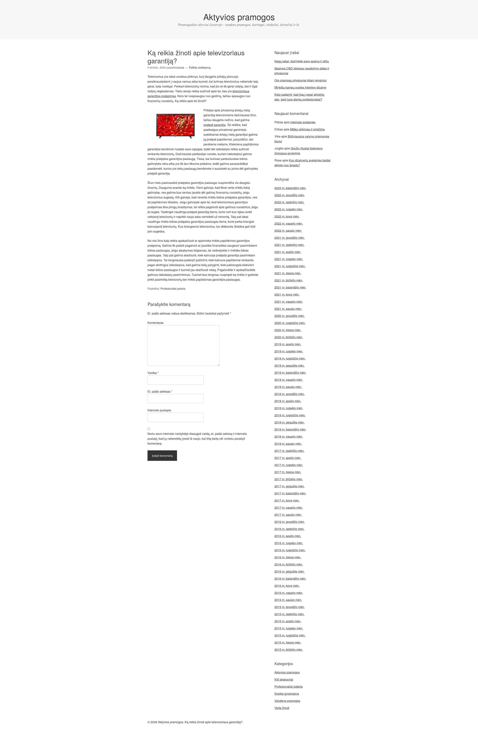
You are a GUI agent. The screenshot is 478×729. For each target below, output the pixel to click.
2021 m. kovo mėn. (286, 294)
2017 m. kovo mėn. (286, 500)
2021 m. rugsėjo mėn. (288, 259)
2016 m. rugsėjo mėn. (288, 543)
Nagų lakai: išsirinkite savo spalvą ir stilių (301, 61)
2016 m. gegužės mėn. (289, 571)
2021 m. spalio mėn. (287, 252)
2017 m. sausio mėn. (288, 514)
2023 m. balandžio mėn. (290, 188)
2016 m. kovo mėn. (286, 585)
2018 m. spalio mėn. (287, 401)
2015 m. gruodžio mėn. (289, 607)
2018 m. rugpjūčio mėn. (289, 415)
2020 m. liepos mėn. (287, 330)
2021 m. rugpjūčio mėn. (289, 266)
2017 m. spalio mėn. (287, 458)
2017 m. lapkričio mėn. (289, 451)
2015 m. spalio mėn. (287, 621)
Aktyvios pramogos (239, 16)
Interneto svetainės (302, 122)
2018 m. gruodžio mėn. (289, 394)
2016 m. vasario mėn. (288, 593)
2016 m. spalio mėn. (287, 536)
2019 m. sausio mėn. (288, 387)
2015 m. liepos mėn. (287, 642)
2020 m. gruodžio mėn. (289, 316)
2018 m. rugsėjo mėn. (288, 408)
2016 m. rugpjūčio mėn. (289, 550)
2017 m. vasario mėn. (288, 507)
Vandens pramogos (287, 701)
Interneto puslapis (159, 410)
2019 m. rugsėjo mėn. (288, 351)
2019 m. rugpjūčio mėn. (289, 358)
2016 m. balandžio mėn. (290, 578)
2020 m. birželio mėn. (288, 337)
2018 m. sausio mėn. (288, 443)
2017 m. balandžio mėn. (290, 493)
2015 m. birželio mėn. (288, 649)
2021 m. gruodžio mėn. (289, 237)
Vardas (153, 373)
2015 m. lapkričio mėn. (289, 614)
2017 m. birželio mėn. (288, 479)
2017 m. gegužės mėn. (289, 486)
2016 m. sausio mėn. (288, 600)
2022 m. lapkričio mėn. (289, 202)
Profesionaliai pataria (173, 288)
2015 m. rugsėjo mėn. (288, 628)
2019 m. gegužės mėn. (289, 365)
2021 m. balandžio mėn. (290, 287)
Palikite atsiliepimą (200, 67)
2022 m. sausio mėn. (288, 230)
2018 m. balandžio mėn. (290, 429)
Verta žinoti (281, 708)
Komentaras (156, 322)
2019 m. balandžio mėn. (290, 372)
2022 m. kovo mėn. (286, 216)
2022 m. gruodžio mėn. (289, 195)
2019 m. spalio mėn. (287, 344)
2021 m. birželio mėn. (288, 280)
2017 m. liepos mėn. (287, 472)
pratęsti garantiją (215, 125)
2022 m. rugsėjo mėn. (288, 209)
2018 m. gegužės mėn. (289, 422)
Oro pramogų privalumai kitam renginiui (300, 80)
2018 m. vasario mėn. (288, 436)
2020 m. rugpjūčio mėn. (289, 323)
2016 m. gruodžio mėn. (289, 522)
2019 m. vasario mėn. (288, 379)
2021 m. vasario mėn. (288, 301)
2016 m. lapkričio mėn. (289, 529)
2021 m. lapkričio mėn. (289, 245)
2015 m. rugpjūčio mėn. (289, 635)
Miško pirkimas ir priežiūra (307, 129)
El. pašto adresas (160, 391)
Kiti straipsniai (283, 679)
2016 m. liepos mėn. (287, 557)
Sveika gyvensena (286, 693)
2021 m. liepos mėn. (287, 273)
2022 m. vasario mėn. (288, 223)
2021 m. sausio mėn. (288, 308)
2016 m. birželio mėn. (288, 564)
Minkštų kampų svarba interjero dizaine (300, 87)
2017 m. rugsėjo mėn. (288, 465)
